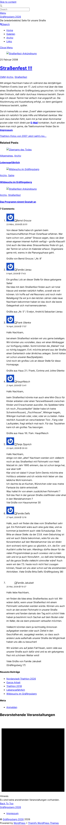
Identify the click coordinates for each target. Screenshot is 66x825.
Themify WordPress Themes (43, 823)
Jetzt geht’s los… (36, 136)
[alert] (33, 761)
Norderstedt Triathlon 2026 (21, 678)
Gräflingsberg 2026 (13, 819)
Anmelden (11, 707)
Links (9, 41)
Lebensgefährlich (10, 162)
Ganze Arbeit (13, 682)
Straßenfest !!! (16, 68)
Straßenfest (21, 77)
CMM (3, 77)
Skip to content (8, 1)
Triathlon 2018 (14, 686)
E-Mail (34, 122)
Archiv (9, 37)
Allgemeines (6, 155)
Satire (11, 175)
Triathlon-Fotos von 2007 (13, 136)
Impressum (6, 130)
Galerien (10, 34)
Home (9, 30)
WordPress (19, 823)
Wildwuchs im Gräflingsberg (16, 182)
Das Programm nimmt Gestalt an (18, 201)
